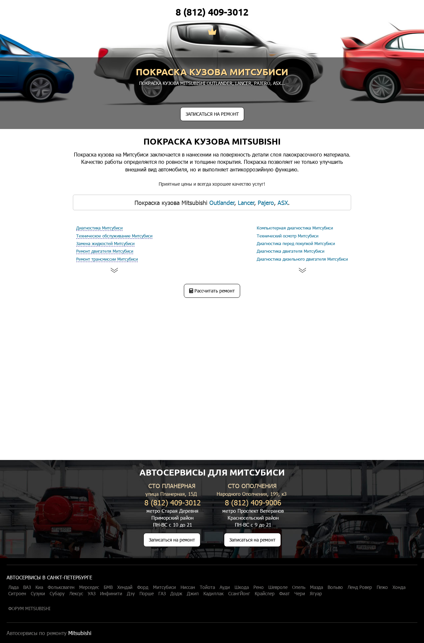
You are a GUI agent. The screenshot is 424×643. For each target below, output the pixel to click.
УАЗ (91, 593)
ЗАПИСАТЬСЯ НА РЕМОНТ (212, 114)
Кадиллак (213, 593)
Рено (258, 587)
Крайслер (265, 593)
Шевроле (278, 587)
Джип (193, 593)
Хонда (399, 587)
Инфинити (111, 593)
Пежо (382, 587)
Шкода (242, 587)
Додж (176, 593)
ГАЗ (162, 593)
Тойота (207, 587)
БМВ (108, 587)
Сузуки (38, 593)
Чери (299, 593)
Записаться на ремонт (172, 540)
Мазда (316, 587)
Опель (298, 587)
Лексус (76, 593)
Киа (39, 587)
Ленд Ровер (359, 587)
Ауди (225, 587)
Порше (146, 593)
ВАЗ (27, 587)
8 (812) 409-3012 (212, 12)
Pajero (262, 83)
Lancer (243, 83)
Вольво (335, 587)
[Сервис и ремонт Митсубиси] (212, 32)
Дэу (131, 593)
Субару (57, 593)
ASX (277, 83)
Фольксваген (61, 587)
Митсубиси (164, 587)
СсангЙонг (239, 593)
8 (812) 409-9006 (253, 502)
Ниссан (188, 587)
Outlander (220, 83)
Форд (142, 587)
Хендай (124, 587)
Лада (13, 587)
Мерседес (89, 587)
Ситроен (17, 593)
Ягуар (316, 593)
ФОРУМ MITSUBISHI (29, 608)
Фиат (284, 593)
